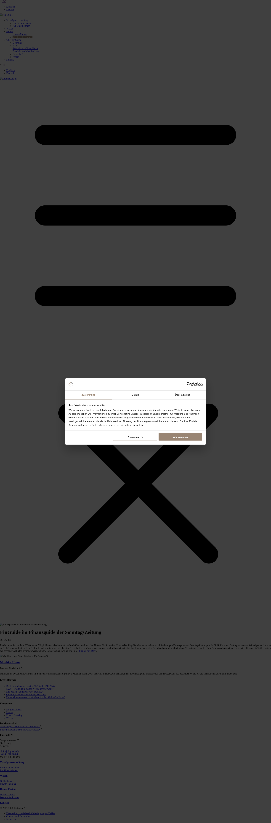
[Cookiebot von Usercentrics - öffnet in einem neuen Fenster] (189, 384)
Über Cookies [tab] (182, 394)
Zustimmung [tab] (89, 394)
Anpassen (133, 437)
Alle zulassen (180, 437)
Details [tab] (135, 394)
